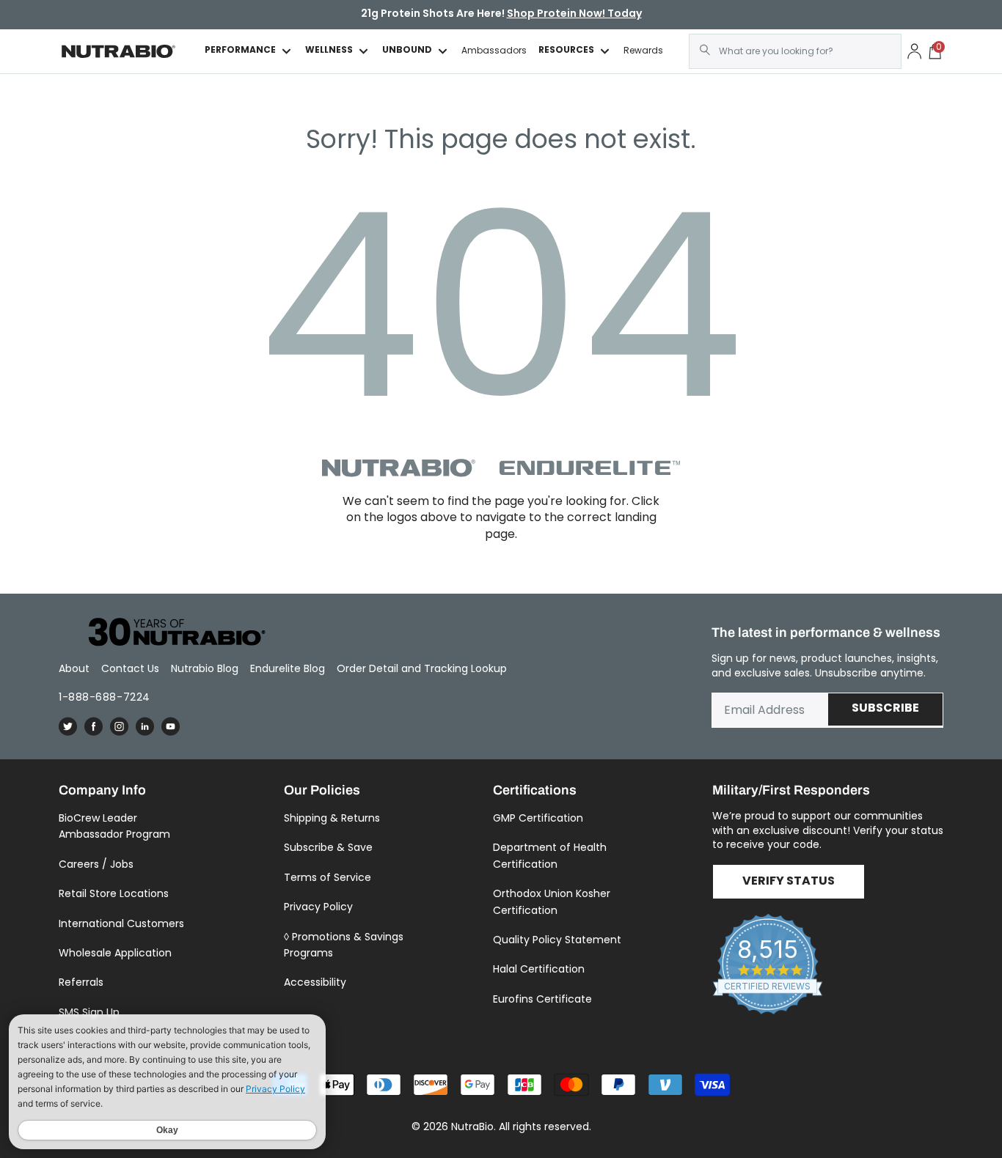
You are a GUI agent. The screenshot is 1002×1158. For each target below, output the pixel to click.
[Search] (705, 50)
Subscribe (885, 708)
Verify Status (788, 881)
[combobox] (795, 51)
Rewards (643, 50)
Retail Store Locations (114, 893)
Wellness (329, 51)
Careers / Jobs (96, 864)
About (74, 668)
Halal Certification (539, 969)
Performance (240, 51)
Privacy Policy (318, 906)
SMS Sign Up (89, 1012)
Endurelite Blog (287, 668)
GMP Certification (538, 818)
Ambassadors (494, 50)
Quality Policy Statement (557, 939)
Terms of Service (327, 877)
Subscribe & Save (328, 847)
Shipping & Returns (332, 818)
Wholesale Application (115, 952)
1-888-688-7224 (104, 697)
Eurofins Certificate (542, 999)
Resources (566, 51)
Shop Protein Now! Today (574, 14)
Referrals (81, 982)
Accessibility (315, 982)
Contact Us (130, 668)
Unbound (407, 51)
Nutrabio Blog (204, 668)
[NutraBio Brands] (169, 633)
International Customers (121, 923)
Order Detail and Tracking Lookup (422, 668)
